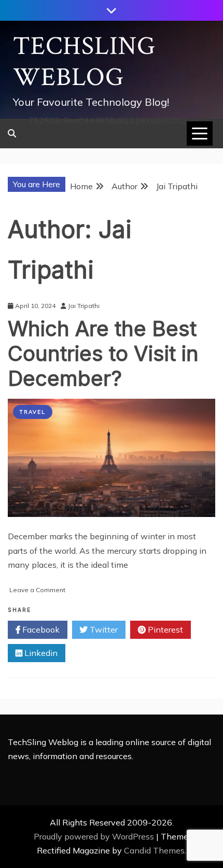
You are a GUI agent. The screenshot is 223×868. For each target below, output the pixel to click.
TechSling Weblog (84, 62)
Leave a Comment (37, 590)
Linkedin (40, 653)
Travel (33, 412)
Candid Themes (154, 850)
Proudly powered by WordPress (95, 836)
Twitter (103, 629)
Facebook (40, 629)
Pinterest (164, 629)
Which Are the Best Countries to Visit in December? (103, 353)
